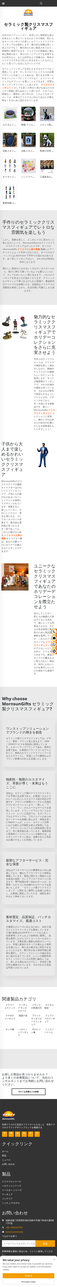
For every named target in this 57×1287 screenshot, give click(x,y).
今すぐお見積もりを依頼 (28, 1091)
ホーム (5, 1151)
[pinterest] (4, 1134)
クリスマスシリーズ (11, 1181)
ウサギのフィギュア (10, 1017)
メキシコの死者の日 (36, 1006)
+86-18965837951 (14, 1227)
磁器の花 (23, 1015)
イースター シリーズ (12, 1190)
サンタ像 (10, 1029)
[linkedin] (24, 1134)
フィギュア (7, 1194)
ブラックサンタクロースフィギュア (36, 1020)
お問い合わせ (8, 1164)
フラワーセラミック (10, 1006)
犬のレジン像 (36, 1031)
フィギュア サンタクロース (22, 1007)
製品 (4, 1155)
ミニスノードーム (49, 1031)
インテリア (7, 1198)
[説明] (8, 1115)
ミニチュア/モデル (11, 1203)
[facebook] (30, 1134)
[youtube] (17, 1134)
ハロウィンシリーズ (11, 1185)
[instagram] (11, 1134)
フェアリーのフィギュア (49, 1018)
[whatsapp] (37, 1134)
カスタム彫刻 (49, 1006)
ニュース (6, 1159)
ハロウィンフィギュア (23, 1032)
